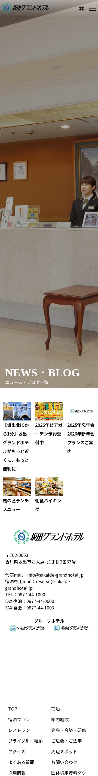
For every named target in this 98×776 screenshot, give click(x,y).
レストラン (19, 730)
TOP (12, 708)
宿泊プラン (19, 719)
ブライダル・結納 (25, 740)
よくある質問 (21, 762)
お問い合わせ (64, 762)
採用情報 (17, 772)
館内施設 (60, 719)
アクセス (16, 751)
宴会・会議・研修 (68, 730)
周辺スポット (64, 751)
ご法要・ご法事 (66, 740)
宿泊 (55, 708)
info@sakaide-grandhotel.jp (55, 574)
